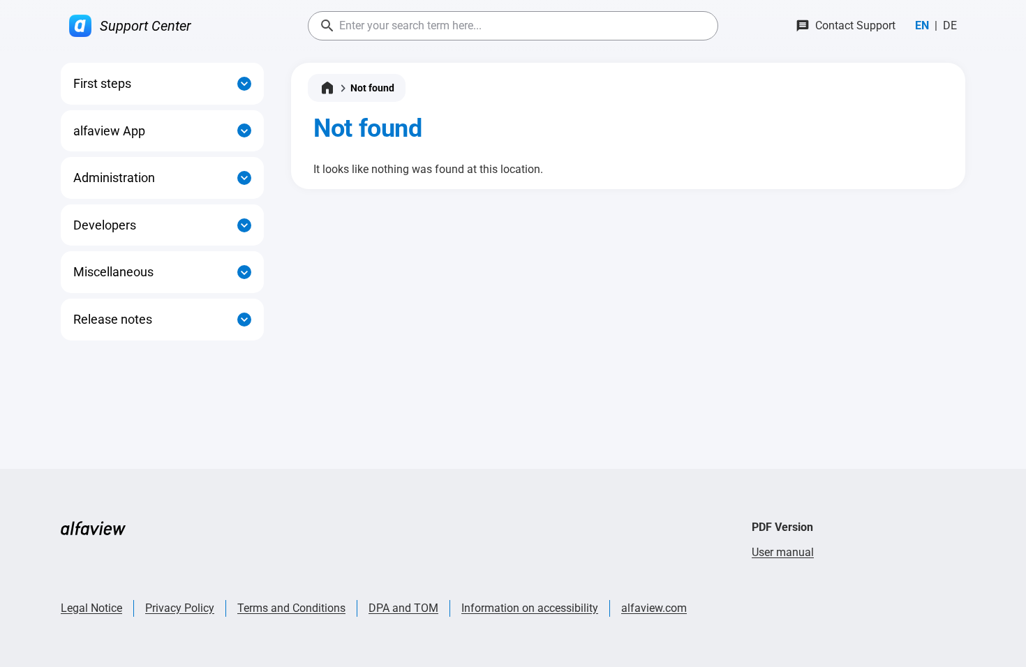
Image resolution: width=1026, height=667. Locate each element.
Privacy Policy (179, 608)
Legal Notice (91, 608)
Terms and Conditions (291, 608)
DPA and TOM (403, 608)
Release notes (112, 319)
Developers (104, 225)
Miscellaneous (113, 271)
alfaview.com (654, 608)
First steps (102, 83)
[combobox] (513, 25)
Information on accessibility (529, 608)
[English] (922, 26)
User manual (783, 552)
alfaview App (109, 130)
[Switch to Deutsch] (950, 26)
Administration (114, 177)
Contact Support (855, 25)
